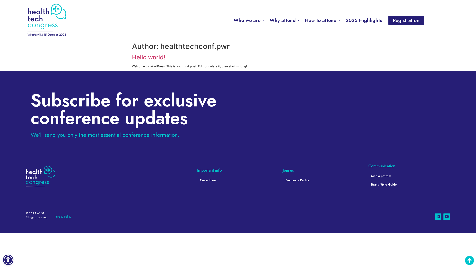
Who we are (247, 20)
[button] (249, 20)
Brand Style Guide (384, 184)
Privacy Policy (63, 217)
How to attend (321, 20)
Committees (208, 180)
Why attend (283, 20)
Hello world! (148, 57)
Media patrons (381, 176)
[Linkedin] (438, 216)
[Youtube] (446, 216)
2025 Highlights (364, 20)
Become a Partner (298, 180)
